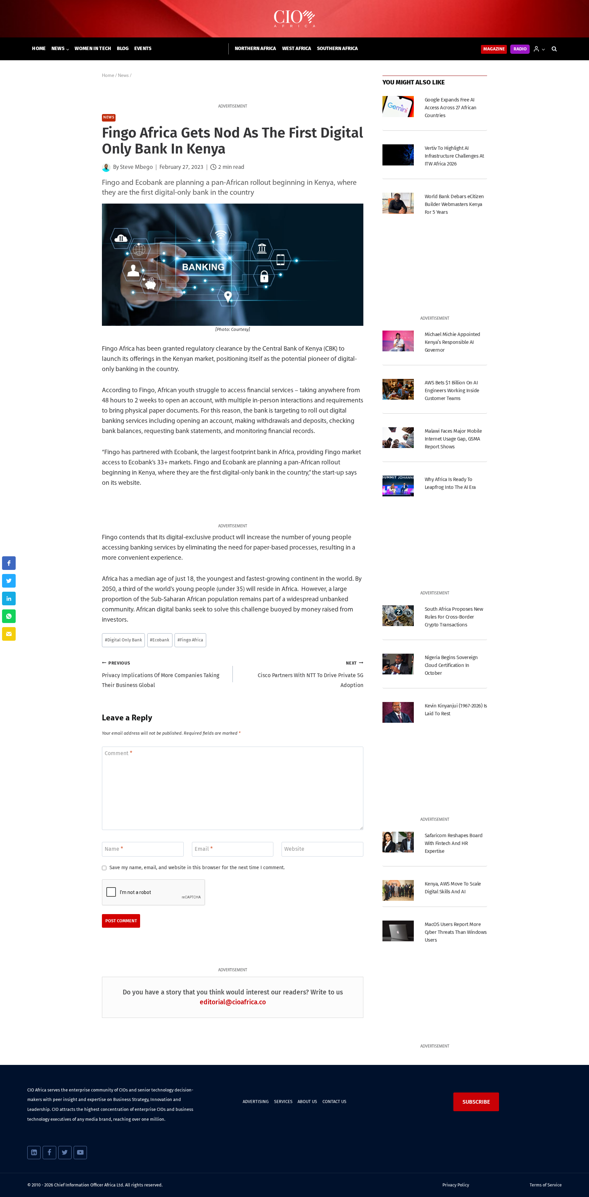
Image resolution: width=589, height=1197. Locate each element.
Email (204, 848)
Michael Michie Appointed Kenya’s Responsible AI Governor (452, 342)
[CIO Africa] (294, 19)
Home (39, 48)
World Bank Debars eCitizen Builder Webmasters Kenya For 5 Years (454, 204)
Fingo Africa (190, 639)
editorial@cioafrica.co (233, 1002)
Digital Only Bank (123, 639)
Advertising (256, 1101)
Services (283, 1101)
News (108, 117)
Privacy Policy (455, 1184)
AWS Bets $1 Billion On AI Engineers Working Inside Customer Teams (452, 390)
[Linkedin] (34, 1152)
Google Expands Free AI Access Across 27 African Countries (451, 107)
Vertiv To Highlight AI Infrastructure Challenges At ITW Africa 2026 (454, 156)
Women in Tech (93, 48)
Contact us (334, 1101)
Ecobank (159, 639)
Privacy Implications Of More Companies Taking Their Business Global (160, 674)
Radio (520, 49)
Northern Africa (255, 48)
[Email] (9, 634)
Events (143, 48)
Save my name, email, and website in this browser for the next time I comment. (197, 868)
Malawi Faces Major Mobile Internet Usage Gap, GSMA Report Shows (453, 439)
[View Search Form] (554, 49)
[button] (543, 49)
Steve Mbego (136, 167)
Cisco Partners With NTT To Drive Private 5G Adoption (310, 674)
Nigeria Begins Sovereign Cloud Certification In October (451, 665)
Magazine (494, 49)
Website (294, 848)
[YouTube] (80, 1152)
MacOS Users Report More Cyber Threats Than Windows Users (456, 932)
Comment (118, 753)
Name (114, 848)
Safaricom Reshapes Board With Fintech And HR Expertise (454, 843)
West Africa (296, 48)
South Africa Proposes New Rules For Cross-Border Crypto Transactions (454, 617)
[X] (65, 1152)
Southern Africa (337, 48)
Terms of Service (546, 1184)
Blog (123, 48)
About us (307, 1101)
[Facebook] (49, 1152)
